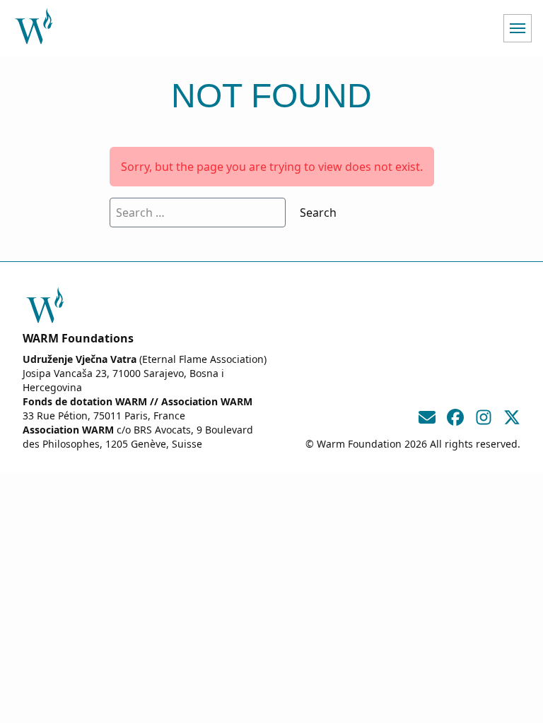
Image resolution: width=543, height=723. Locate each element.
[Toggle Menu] (517, 28)
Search (318, 212)
